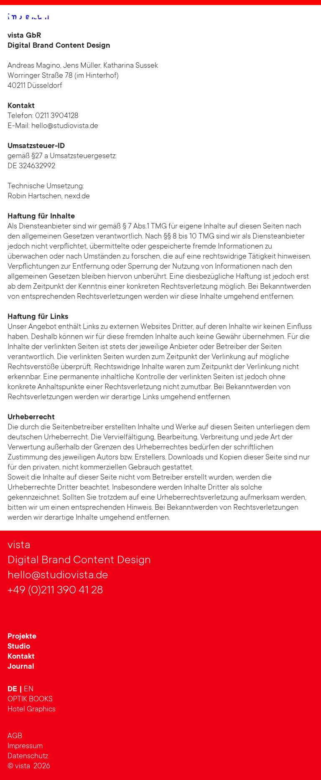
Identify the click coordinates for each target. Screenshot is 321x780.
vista (35, 22)
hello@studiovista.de (64, 126)
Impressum (25, 746)
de (13, 689)
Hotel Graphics (32, 710)
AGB (15, 736)
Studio (19, 647)
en (28, 689)
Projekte (22, 637)
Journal (21, 667)
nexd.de (77, 196)
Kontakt (21, 657)
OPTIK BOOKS (30, 699)
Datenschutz (28, 756)
